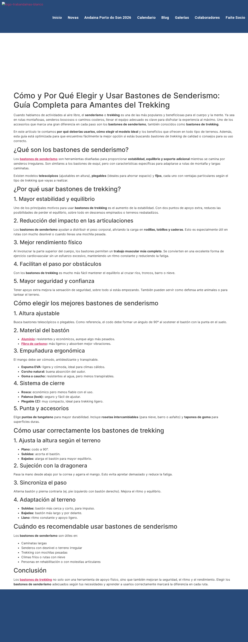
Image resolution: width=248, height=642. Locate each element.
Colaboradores (207, 17)
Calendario (146, 17)
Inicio (57, 17)
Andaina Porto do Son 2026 (107, 17)
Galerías (182, 17)
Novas (73, 17)
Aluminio (28, 339)
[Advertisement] (124, 62)
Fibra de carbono (34, 344)
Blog (165, 17)
